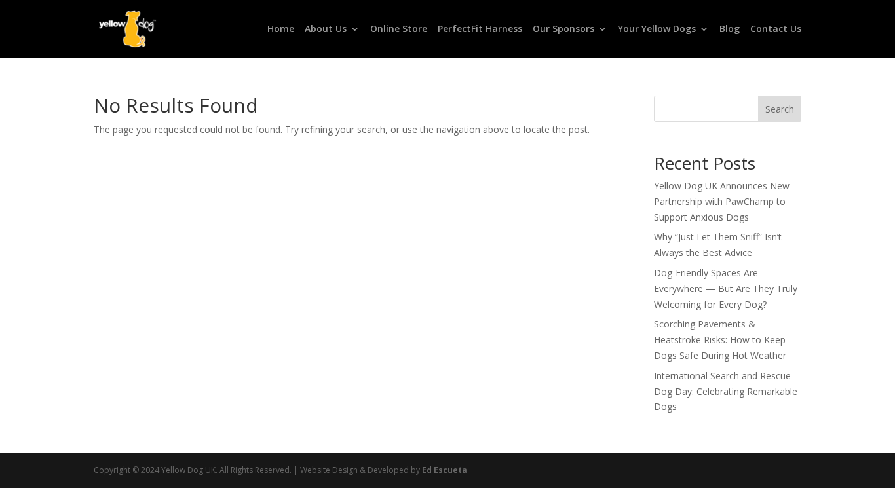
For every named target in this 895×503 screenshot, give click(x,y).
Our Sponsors (563, 29)
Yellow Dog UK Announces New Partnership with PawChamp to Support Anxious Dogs (722, 201)
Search (779, 109)
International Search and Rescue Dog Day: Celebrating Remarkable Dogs (725, 391)
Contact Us (775, 29)
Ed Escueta (444, 469)
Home (280, 29)
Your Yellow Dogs (657, 29)
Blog (729, 29)
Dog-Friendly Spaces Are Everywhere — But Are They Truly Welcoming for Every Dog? (725, 288)
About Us (326, 29)
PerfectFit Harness (480, 29)
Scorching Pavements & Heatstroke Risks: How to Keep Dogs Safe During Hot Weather (720, 340)
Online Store (398, 29)
